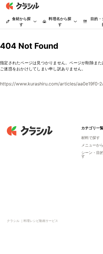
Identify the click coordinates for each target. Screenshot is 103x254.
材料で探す (90, 137)
